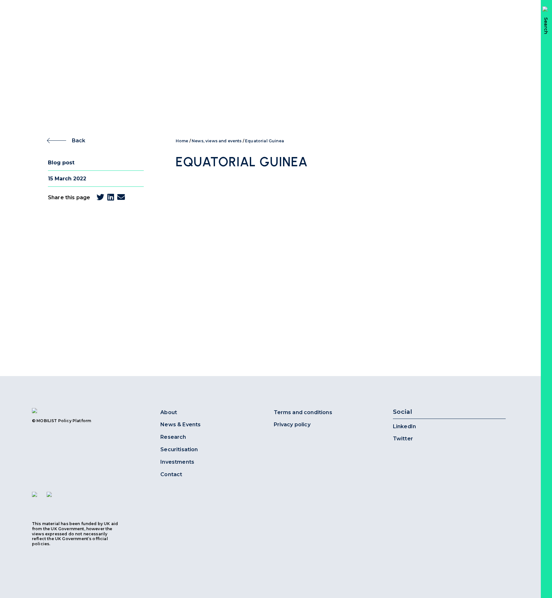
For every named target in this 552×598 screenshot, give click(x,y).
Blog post (61, 163)
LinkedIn (404, 426)
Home (182, 140)
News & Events (180, 424)
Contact (171, 474)
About (168, 412)
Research (173, 437)
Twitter (403, 439)
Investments (177, 462)
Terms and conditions (303, 412)
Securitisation (179, 449)
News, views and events (217, 140)
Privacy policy (292, 424)
